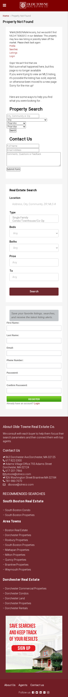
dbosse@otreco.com (21, 484)
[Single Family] (34, 217)
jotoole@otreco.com (18, 474)
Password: (12, 373)
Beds (12, 227)
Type (12, 212)
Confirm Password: (17, 385)
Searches (13, 49)
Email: (10, 348)
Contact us (37, 685)
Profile (12, 46)
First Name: (13, 323)
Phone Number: (15, 360)
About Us (9, 685)
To (11, 270)
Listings (13, 53)
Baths (13, 241)
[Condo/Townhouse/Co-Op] (34, 220)
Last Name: (13, 335)
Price (12, 256)
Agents (23, 685)
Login (12, 56)
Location (14, 198)
